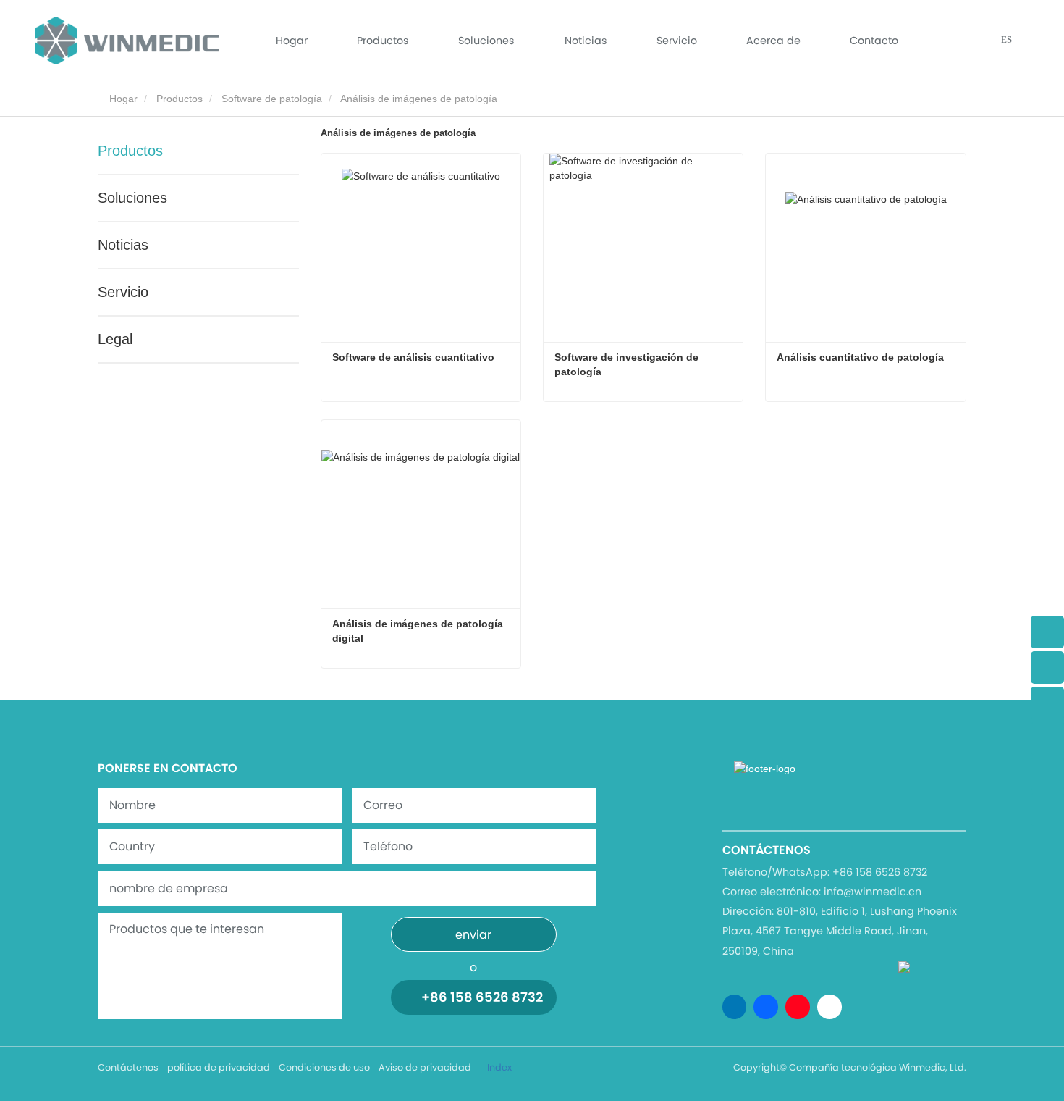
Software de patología (271, 98)
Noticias (123, 245)
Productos (179, 98)
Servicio (676, 40)
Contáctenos (128, 1067)
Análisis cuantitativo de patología (860, 357)
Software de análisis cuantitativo (413, 357)
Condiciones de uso (324, 1067)
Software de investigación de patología (627, 364)
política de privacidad (218, 1067)
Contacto (874, 40)
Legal (115, 339)
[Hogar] (127, 40)
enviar (473, 934)
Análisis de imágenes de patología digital (419, 631)
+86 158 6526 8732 (482, 997)
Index (499, 1067)
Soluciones (486, 40)
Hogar (292, 40)
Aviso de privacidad (425, 1067)
